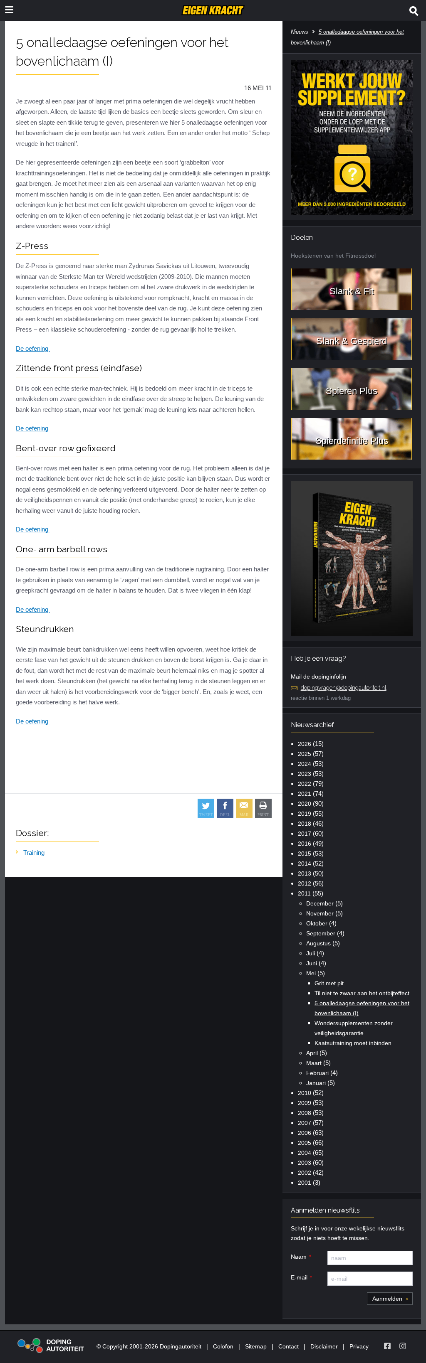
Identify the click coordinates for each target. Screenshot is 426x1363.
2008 (304, 1113)
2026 (304, 744)
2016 (304, 843)
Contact (288, 1346)
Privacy (359, 1346)
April (312, 1053)
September (320, 933)
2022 (304, 783)
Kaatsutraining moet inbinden (353, 1043)
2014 (304, 863)
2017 (304, 833)
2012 (304, 883)
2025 (304, 753)
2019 (304, 813)
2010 (304, 1093)
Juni (311, 963)
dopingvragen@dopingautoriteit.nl (343, 687)
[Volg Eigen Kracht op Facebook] (387, 1346)
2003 (304, 1162)
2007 (304, 1122)
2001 (304, 1182)
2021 (304, 793)
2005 (304, 1142)
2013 (304, 873)
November (320, 913)
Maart (314, 1063)
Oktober (316, 923)
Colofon (223, 1346)
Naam (299, 1256)
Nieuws (299, 32)
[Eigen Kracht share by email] (244, 808)
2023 (304, 773)
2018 (304, 823)
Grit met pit (329, 983)
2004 (304, 1152)
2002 (304, 1172)
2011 (304, 893)
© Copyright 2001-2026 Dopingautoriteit (149, 1346)
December (320, 903)
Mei (311, 973)
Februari (317, 1073)
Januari (316, 1083)
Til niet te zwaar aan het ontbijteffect (362, 993)
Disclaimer (324, 1346)
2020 (304, 803)
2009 (304, 1103)
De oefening (33, 348)
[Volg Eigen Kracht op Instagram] (403, 1346)
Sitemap (256, 1346)
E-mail (299, 1277)
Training (34, 852)
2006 (304, 1132)
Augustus (318, 943)
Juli (310, 953)
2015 (304, 853)
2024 (304, 763)
